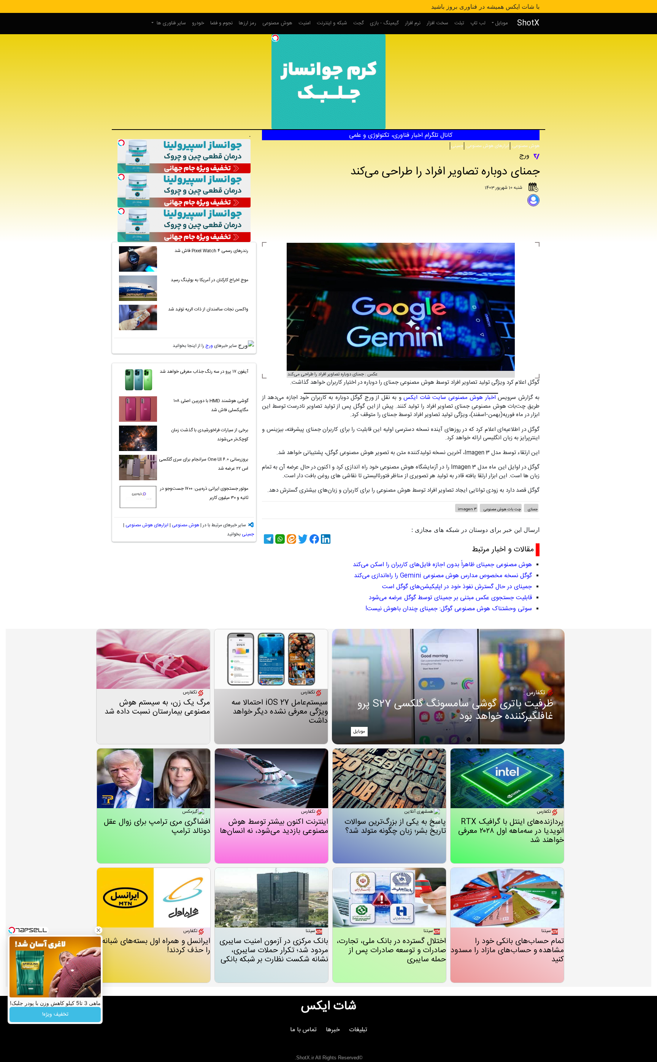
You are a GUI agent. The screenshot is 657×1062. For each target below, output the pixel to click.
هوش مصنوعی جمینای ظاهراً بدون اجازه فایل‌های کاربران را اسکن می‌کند (442, 565)
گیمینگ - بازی (384, 23)
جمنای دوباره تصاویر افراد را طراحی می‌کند (445, 172)
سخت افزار (437, 23)
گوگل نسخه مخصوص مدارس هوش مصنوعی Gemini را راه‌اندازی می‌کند (443, 576)
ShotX (528, 23)
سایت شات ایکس (424, 397)
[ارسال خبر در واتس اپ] (279, 539)
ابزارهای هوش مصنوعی (487, 146)
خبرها (333, 1030)
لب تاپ (478, 23)
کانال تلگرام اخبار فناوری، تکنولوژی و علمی (400, 135)
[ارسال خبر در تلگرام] (267, 539)
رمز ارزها (247, 23)
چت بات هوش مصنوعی (501, 509)
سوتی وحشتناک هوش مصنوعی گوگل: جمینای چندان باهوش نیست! (448, 609)
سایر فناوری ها (170, 23)
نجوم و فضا (221, 23)
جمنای (532, 509)
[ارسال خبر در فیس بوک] (313, 539)
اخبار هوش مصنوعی (472, 397)
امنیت (304, 23)
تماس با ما (303, 1030)
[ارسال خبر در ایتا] (290, 539)
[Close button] (98, 930)
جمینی (457, 146)
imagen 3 (467, 509)
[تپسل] (275, 38)
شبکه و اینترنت (332, 23)
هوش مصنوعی (277, 23)
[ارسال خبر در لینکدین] (324, 539)
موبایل (501, 23)
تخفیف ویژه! (55, 1014)
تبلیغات (358, 1030)
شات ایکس (328, 1006)
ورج (209, 346)
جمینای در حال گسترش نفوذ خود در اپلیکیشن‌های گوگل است (457, 587)
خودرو (198, 23)
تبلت (459, 23)
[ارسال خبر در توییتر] (302, 539)
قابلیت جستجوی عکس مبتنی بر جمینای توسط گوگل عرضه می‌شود (450, 598)
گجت (358, 23)
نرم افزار (413, 23)
